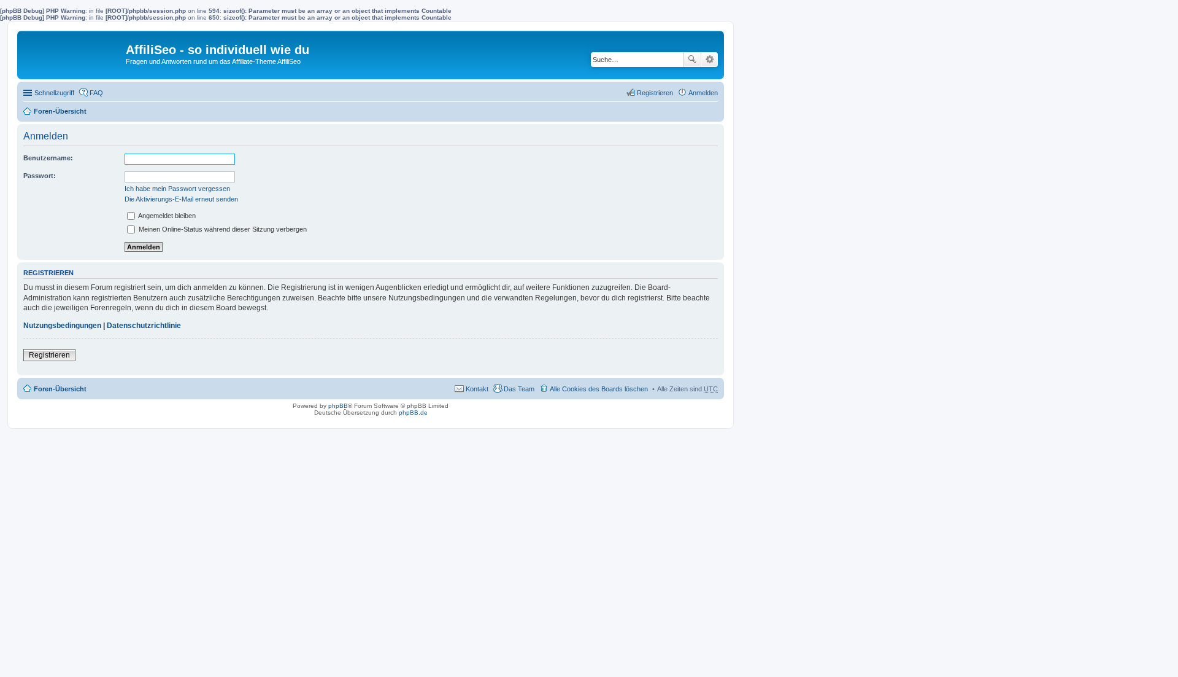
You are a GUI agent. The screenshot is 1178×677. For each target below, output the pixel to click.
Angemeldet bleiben (166, 215)
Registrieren (49, 355)
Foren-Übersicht (60, 111)
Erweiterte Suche (709, 59)
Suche (692, 59)
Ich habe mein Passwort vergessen (177, 188)
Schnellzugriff (54, 92)
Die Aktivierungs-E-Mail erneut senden (181, 199)
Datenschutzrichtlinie (144, 325)
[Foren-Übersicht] (73, 53)
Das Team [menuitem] (519, 389)
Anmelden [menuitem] (703, 92)
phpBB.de (413, 412)
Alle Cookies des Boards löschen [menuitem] (599, 389)
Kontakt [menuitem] (477, 389)
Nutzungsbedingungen (62, 325)
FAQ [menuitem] (96, 92)
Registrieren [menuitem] (655, 92)
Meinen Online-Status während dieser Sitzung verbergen (222, 229)
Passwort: (39, 175)
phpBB (338, 405)
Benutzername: (48, 158)
